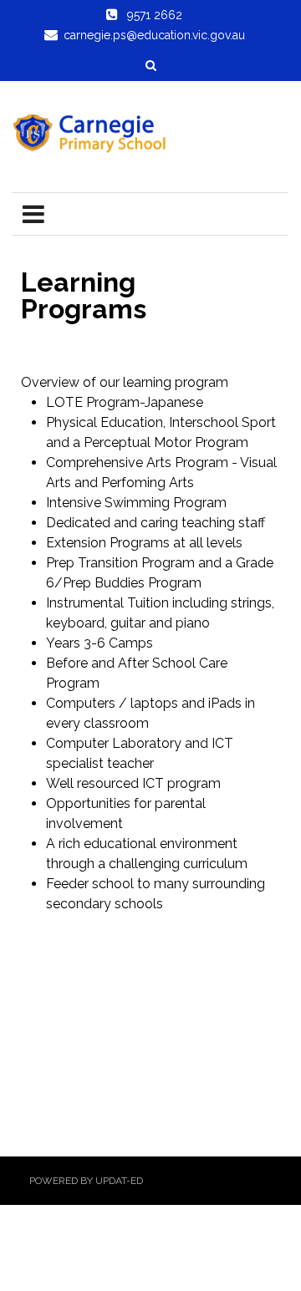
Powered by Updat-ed (86, 1181)
